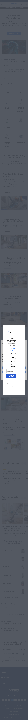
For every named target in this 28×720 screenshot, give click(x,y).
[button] (24, 326)
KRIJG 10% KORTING (11, 376)
